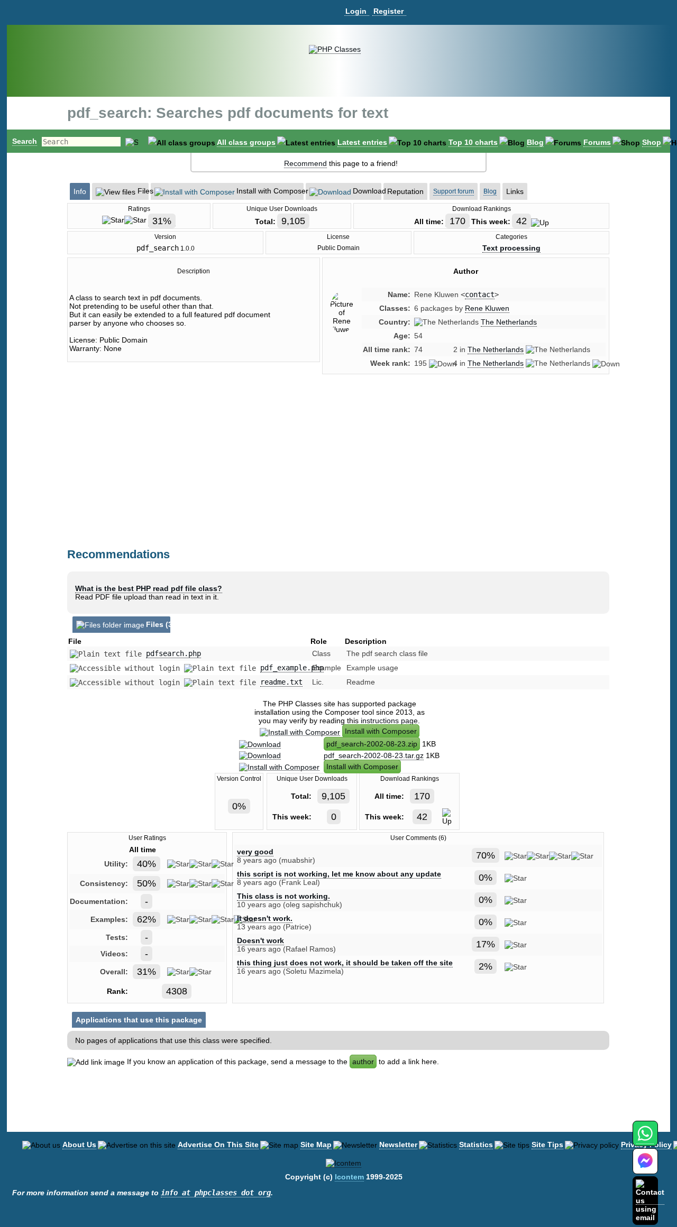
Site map (316, 1144)
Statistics (476, 1144)
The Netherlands (509, 322)
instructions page (389, 720)
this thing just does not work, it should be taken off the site (345, 962)
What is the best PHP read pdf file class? (148, 588)
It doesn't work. (264, 918)
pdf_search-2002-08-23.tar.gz (374, 755)
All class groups (246, 142)
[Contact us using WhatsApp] (645, 1139)
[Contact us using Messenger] (645, 1167)
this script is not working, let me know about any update (339, 874)
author (363, 1061)
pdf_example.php (292, 667)
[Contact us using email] (650, 1200)
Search (24, 141)
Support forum (453, 191)
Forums (597, 142)
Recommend (305, 163)
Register (388, 11)
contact (480, 294)
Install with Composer (381, 731)
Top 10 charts (473, 142)
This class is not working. (283, 896)
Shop (651, 142)
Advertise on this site (218, 1144)
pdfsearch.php (173, 653)
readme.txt (281, 682)
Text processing (511, 248)
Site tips (547, 1144)
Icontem (349, 1177)
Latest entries (362, 142)
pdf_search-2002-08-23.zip (371, 744)
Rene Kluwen (487, 308)
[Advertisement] (466, 472)
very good (255, 851)
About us (79, 1144)
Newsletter (398, 1144)
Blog (535, 142)
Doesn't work (260, 940)
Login (356, 11)
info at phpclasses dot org (216, 1192)
